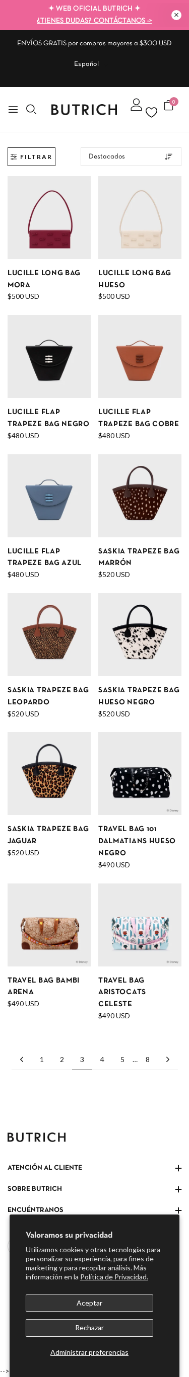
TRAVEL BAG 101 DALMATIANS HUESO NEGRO (137, 841)
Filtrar (36, 156)
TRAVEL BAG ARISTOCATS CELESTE (122, 992)
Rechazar (89, 1327)
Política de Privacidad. (114, 1276)
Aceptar (89, 1303)
